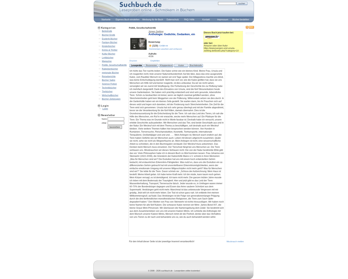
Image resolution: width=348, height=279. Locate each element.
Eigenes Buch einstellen (128, 19)
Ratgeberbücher (110, 69)
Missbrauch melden (235, 241)
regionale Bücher (110, 72)
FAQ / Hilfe (189, 19)
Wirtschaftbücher (110, 95)
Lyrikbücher (107, 57)
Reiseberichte (109, 76)
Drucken (133, 61)
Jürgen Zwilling (155, 31)
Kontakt (206, 19)
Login (105, 109)
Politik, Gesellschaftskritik (114, 65)
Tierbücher (107, 91)
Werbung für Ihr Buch (152, 19)
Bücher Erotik (108, 35)
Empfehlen (155, 61)
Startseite (106, 19)
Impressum (222, 19)
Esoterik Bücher (109, 39)
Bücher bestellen (240, 19)
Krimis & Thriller (109, 50)
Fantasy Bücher (109, 42)
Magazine (107, 61)
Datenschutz (173, 19)
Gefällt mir (163, 46)
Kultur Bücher (108, 54)
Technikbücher (109, 87)
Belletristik (107, 31)
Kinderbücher (108, 46)
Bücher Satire (108, 80)
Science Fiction (109, 84)
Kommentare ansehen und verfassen (165, 49)
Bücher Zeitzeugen (111, 99)
